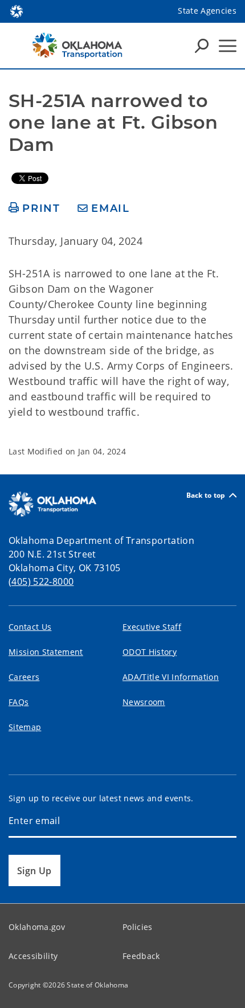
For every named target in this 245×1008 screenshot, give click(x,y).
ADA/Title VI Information (170, 676)
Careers (24, 676)
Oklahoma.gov (37, 926)
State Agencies (207, 10)
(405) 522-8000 (41, 581)
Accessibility (33, 955)
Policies (137, 926)
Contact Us (30, 626)
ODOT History (149, 651)
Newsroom (143, 701)
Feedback (141, 955)
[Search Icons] (201, 45)
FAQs (18, 701)
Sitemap (25, 727)
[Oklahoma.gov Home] (16, 10)
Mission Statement (46, 651)
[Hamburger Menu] (227, 46)
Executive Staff (151, 626)
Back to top (206, 495)
